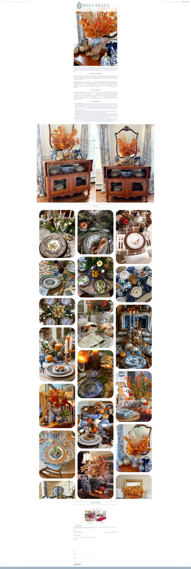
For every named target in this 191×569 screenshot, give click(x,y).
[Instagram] (181, 2)
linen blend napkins (105, 86)
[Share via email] (77, 525)
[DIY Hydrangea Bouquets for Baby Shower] (90, 515)
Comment (76, 539)
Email (75, 554)
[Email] (187, 2)
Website (75, 558)
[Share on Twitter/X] (79, 525)
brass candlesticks (100, 96)
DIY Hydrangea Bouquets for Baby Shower (90, 522)
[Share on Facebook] (78, 525)
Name (75, 550)
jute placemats (93, 93)
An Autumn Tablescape (78, 532)
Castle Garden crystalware (80, 108)
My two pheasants (80, 119)
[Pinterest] (183, 2)
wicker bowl (93, 94)
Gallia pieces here (84, 107)
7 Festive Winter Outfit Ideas (111, 532)
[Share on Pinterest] (81, 525)
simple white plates (97, 85)
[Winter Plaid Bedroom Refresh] (101, 515)
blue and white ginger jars (89, 81)
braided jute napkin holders (79, 94)
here (115, 121)
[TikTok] (184, 2)
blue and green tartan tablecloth (84, 85)
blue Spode (113, 85)
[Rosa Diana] (95, 5)
